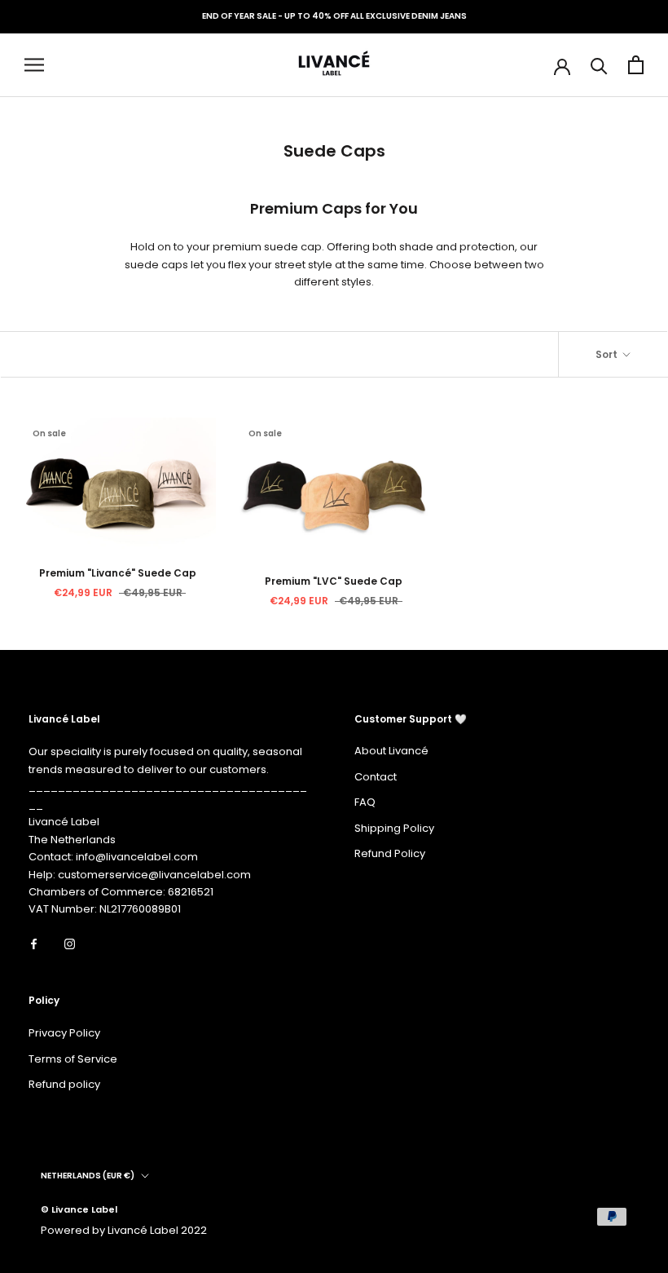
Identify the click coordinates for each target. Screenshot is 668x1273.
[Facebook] (34, 943)
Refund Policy (389, 853)
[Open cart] (636, 64)
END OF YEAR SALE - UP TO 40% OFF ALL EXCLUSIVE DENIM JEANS (334, 16)
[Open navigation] (34, 65)
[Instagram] (69, 943)
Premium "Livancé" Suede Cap (117, 573)
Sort (607, 354)
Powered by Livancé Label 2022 (124, 1230)
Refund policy (64, 1084)
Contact (375, 777)
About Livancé (391, 750)
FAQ (365, 802)
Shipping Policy (394, 828)
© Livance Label (79, 1209)
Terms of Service (73, 1059)
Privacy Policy (64, 1033)
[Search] (599, 64)
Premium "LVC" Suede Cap (333, 581)
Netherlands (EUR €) (87, 1175)
